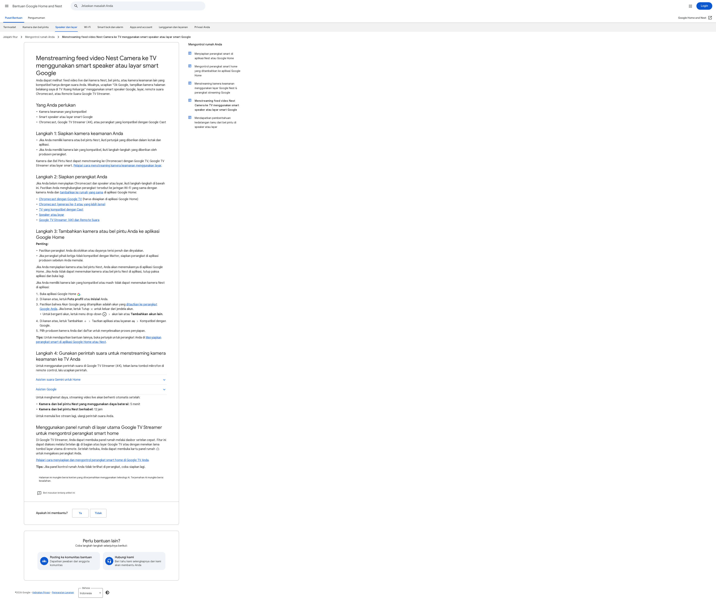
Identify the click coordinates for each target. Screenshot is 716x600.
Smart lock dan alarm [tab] (110, 27)
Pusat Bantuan (13, 17)
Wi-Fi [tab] (87, 27)
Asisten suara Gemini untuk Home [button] (58, 380)
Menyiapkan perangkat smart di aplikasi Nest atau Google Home (214, 56)
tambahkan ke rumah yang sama (81, 192)
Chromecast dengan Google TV (60, 199)
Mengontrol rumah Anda (205, 44)
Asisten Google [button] (46, 389)
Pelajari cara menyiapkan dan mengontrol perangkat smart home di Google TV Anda (92, 460)
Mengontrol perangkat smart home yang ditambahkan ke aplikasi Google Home (217, 71)
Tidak (98, 513)
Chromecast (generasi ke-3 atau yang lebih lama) (72, 204)
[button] (6, 5)
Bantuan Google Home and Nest (37, 6)
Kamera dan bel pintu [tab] (36, 27)
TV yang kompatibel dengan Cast (61, 210)
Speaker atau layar (51, 215)
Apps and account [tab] (141, 27)
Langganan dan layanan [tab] (173, 27)
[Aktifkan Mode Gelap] (107, 592)
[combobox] (143, 6)
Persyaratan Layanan (63, 592)
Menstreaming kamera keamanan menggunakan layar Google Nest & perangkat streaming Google (216, 88)
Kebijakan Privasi (41, 592)
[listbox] (90, 593)
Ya (80, 513)
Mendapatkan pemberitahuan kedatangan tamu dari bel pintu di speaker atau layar (215, 122)
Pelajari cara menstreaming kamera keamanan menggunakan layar (117, 165)
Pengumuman (36, 17)
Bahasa (86, 588)
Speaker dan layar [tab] (66, 27)
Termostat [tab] (9, 27)
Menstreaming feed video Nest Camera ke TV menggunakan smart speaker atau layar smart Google (217, 105)
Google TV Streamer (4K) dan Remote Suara (69, 220)
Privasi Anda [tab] (202, 27)
